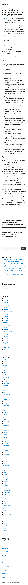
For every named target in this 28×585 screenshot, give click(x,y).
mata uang (6, 454)
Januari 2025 (6, 327)
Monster (5, 461)
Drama (5, 408)
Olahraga (5, 476)
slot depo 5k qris (6, 577)
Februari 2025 (7, 325)
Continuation (6, 394)
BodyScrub (6, 378)
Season (5, 496)
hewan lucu (6, 430)
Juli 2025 (5, 316)
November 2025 (7, 311)
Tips (4, 510)
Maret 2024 (6, 345)
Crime (5, 398)
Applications (6, 367)
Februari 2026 (7, 305)
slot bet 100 (5, 541)
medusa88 (4, 573)
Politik (5, 483)
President (5, 485)
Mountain (6, 465)
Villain (5, 516)
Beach (5, 372)
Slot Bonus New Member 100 (9, 566)
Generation (6, 421)
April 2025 (6, 322)
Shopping (5, 498)
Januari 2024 (6, 349)
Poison (5, 481)
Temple (5, 508)
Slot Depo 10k (5, 548)
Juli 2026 (5, 300)
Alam (4, 359)
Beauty (5, 374)
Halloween (6, 425)
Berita (5, 376)
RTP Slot (4, 544)
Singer (5, 501)
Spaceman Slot (7, 505)
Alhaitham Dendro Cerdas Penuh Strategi (14, 267)
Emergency (6, 412)
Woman (5, 525)
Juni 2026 (5, 302)
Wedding (5, 523)
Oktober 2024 (7, 333)
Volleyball (6, 518)
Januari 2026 (6, 307)
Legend (5, 448)
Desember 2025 (7, 309)
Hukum (5, 434)
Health (5, 427)
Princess (5, 487)
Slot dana (4, 555)
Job (4, 439)
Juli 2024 (5, 338)
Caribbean (6, 383)
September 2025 (7, 314)
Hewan (5, 428)
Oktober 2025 (7, 313)
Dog (4, 407)
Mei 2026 (5, 304)
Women (5, 527)
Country (5, 396)
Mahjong (4, 562)
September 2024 (7, 335)
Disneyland (6, 405)
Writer (5, 528)
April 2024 (6, 344)
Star (4, 507)
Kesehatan (6, 445)
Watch (5, 521)
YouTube (5, 530)
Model (5, 459)
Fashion (5, 414)
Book (4, 379)
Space (4, 503)
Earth (4, 410)
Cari (3, 246)
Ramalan (5, 488)
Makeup (5, 450)
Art (4, 370)
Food (4, 418)
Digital (5, 403)
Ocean (5, 474)
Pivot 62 (5, 4)
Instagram (6, 436)
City (4, 392)
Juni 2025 (5, 318)
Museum (5, 468)
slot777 (4, 570)
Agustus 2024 (6, 336)
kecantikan (6, 443)
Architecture (6, 368)
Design (5, 399)
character (5, 388)
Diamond (5, 401)
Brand (5, 381)
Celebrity (5, 387)
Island (5, 438)
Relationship (6, 492)
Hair (4, 423)
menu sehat (6, 456)
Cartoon (5, 385)
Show (4, 499)
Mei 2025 (5, 320)
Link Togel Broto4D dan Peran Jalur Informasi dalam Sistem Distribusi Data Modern (13, 270)
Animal (5, 363)
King (4, 447)
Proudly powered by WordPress (13, 582)
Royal (4, 494)
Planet (5, 479)
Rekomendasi (6, 490)
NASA (4, 470)
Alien (4, 361)
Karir (4, 441)
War (4, 519)
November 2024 (7, 331)
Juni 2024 (5, 340)
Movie (5, 467)
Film (4, 416)
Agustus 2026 (7, 298)
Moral (5, 463)
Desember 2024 (7, 329)
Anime (5, 365)
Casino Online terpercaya (8, 551)
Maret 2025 (6, 324)
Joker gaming (5, 559)
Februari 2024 (7, 347)
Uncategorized (19, 211)
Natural (5, 472)
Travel (5, 512)
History (5, 432)
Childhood (6, 390)
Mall (4, 452)
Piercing (5, 478)
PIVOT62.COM (6, 18)
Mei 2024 (5, 342)
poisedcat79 (6, 211)
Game (4, 419)
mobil (4, 458)
